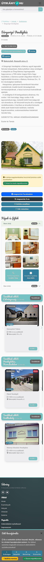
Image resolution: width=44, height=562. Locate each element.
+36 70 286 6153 (10, 46)
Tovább (32, 348)
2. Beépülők (16, 553)
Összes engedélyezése (33, 558)
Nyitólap (6, 21)
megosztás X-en (22, 199)
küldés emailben (23, 204)
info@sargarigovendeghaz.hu (14, 51)
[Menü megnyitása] (40, 3)
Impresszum (6, 527)
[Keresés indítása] (40, 9)
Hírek (3, 501)
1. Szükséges (7, 553)
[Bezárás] (41, 533)
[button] (13, 234)
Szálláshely (23, 21)
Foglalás (7, 56)
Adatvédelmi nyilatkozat (11, 524)
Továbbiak (35, 298)
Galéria (4, 515)
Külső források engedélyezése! (17, 183)
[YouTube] (7, 492)
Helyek (13, 21)
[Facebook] (3, 492)
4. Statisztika (37, 553)
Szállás (13, 129)
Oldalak (4, 512)
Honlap (32, 51)
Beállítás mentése (10, 558)
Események (5, 505)
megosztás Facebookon (23, 194)
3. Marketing (26, 553)
